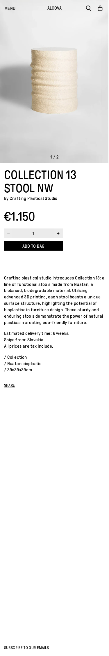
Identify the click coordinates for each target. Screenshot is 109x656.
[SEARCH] (88, 8)
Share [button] (9, 385)
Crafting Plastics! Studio (34, 198)
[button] (10, 8)
